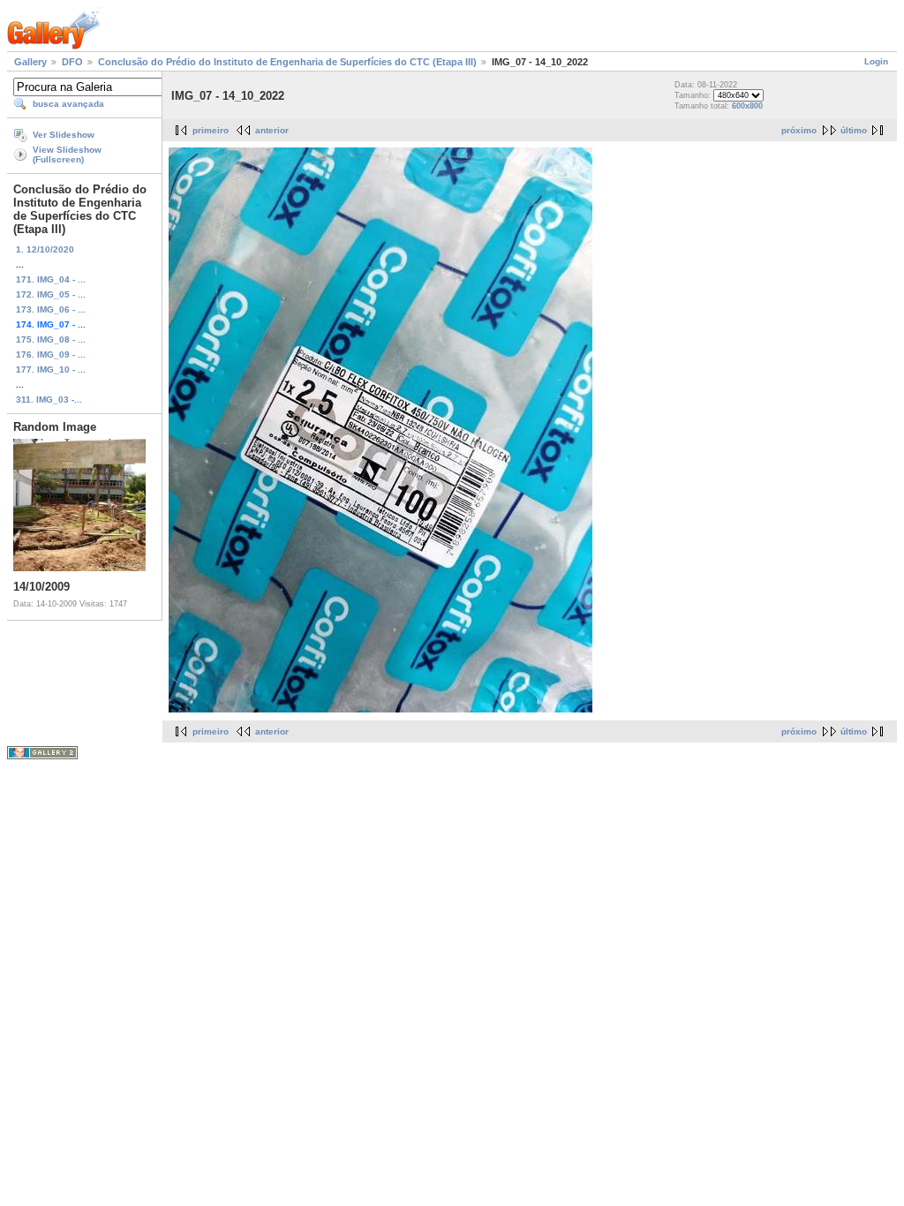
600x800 (747, 106)
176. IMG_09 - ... (51, 354)
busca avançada (68, 104)
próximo (799, 130)
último (853, 130)
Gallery (30, 62)
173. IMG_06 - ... (51, 309)
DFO (72, 62)
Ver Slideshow (63, 134)
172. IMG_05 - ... (51, 294)
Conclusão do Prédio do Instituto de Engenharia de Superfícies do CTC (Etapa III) (287, 62)
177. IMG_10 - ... (51, 369)
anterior (272, 130)
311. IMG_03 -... (49, 399)
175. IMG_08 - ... (51, 339)
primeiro (210, 130)
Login (876, 61)
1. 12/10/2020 (45, 249)
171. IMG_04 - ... (51, 279)
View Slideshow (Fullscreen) (67, 154)
